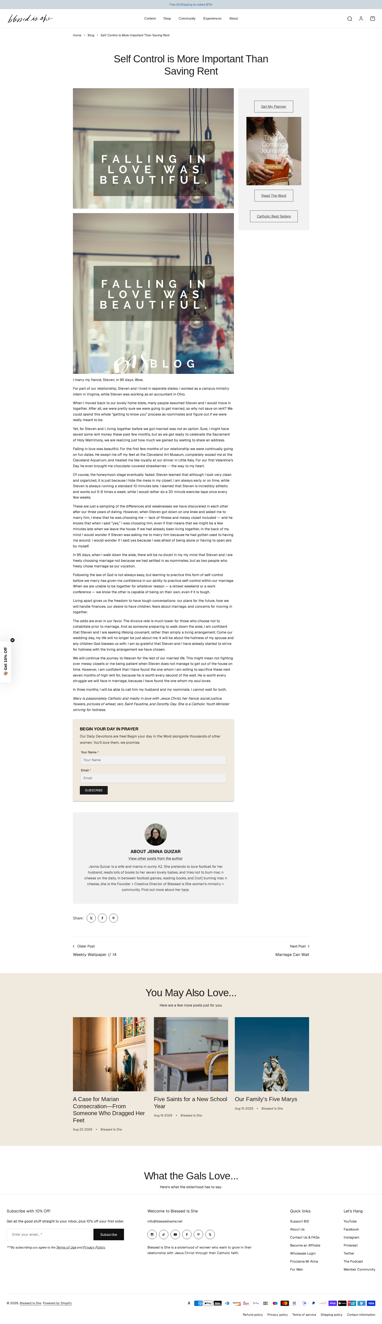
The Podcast (353, 1261)
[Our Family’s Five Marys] (272, 1054)
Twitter (349, 1253)
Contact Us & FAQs (305, 1237)
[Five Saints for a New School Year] (191, 1054)
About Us (297, 1229)
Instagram (351, 1237)
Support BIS (299, 1221)
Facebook (351, 1229)
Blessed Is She (30, 1303)
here (185, 889)
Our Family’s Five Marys (266, 1099)
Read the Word (273, 195)
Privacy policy (277, 1315)
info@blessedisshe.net (164, 1221)
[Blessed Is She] (30, 19)
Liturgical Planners (188, 4)
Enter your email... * (27, 1234)
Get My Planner (273, 106)
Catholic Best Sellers (274, 216)
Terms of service (304, 1315)
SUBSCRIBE (94, 790)
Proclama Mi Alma (304, 1261)
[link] (91, 918)
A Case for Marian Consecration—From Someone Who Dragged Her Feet (109, 1109)
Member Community (359, 1269)
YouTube (350, 1221)
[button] (5, 662)
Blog (91, 35)
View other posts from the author (155, 858)
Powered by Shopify (57, 1303)
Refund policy (253, 1315)
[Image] (273, 151)
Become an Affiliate (305, 1245)
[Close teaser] (12, 640)
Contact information (361, 1315)
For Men (296, 1269)
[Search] (349, 18)
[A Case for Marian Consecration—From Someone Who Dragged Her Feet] (110, 1054)
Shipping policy (332, 1315)
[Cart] (373, 18)
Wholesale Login (303, 1253)
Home (77, 35)
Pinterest (351, 1245)
